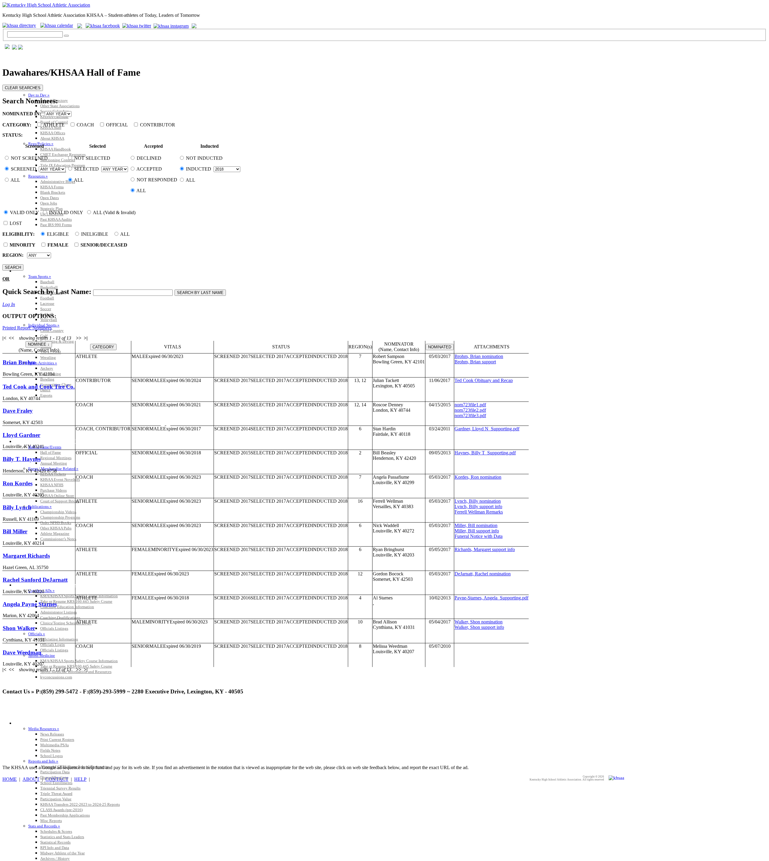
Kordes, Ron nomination (477, 477)
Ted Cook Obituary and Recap (483, 380)
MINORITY (163, 549)
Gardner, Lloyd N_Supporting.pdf (486, 428)
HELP (80, 779)
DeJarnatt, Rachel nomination (482, 573)
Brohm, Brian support (475, 361)
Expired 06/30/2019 (182, 646)
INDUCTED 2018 (330, 356)
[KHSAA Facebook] (101, 25)
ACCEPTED (299, 356)
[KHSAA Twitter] (137, 25)
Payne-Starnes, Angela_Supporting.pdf (491, 597)
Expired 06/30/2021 (182, 404)
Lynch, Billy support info (478, 506)
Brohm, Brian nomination (478, 356)
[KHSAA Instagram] (171, 25)
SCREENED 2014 (232, 428)
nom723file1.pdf (470, 404)
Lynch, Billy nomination (477, 501)
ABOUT (31, 779)
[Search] (66, 36)
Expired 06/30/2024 (182, 380)
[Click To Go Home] (46, 5)
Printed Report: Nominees (27, 327)
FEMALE (141, 549)
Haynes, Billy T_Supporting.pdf (485, 452)
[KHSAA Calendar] (58, 25)
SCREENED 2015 (232, 404)
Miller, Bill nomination (475, 525)
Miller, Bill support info (476, 530)
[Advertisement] (111, 714)
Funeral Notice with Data (478, 536)
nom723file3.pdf (470, 415)
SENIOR (140, 380)
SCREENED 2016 (232, 597)
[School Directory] (20, 25)
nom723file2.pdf (470, 410)
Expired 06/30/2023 (164, 356)
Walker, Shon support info (479, 627)
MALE (138, 356)
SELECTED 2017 (268, 356)
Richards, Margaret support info (484, 549)
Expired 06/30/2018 (182, 452)
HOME (9, 779)
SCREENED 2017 (232, 356)
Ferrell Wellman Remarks (478, 511)
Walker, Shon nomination (478, 621)
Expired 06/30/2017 (182, 428)
